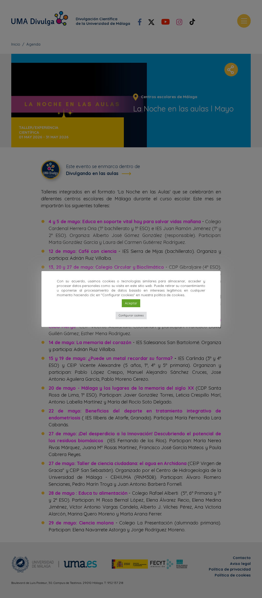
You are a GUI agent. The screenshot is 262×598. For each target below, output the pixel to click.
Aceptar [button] (131, 303)
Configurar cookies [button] (131, 315)
